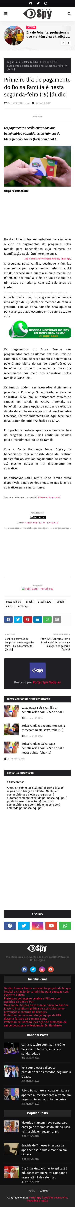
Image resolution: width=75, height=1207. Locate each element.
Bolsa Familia (30, 62)
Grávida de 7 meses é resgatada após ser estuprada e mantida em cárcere (44, 1150)
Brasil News (44, 601)
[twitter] (38, 3)
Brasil (29, 601)
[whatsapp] (65, 926)
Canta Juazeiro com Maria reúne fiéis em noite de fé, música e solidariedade (43, 1049)
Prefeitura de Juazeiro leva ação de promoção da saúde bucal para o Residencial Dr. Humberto (35, 1023)
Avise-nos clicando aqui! (49, 497)
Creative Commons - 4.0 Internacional (40, 523)
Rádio (9, 606)
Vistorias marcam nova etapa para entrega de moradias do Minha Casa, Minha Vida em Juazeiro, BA (46, 1127)
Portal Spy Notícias (18, 103)
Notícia (60, 601)
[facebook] (30, 3)
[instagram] (45, 3)
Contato (44, 1191)
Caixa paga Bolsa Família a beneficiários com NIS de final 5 (42, 710)
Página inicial (14, 62)
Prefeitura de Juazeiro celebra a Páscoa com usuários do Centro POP (32, 1000)
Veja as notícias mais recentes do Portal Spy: (42, 259)
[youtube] (51, 926)
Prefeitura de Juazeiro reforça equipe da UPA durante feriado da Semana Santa (32, 1017)
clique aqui (65, 259)
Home (32, 1191)
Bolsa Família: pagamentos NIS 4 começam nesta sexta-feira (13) (43, 728)
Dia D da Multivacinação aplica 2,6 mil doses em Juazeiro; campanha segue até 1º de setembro (44, 1173)
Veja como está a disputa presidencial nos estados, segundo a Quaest (46, 1072)
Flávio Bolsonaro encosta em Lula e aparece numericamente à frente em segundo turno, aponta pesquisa (46, 1095)
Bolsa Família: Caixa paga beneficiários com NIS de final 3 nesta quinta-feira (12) (42, 748)
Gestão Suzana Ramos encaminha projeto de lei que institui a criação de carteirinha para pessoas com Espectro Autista (37, 992)
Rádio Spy (23, 606)
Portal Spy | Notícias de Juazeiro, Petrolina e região (47, 1199)
